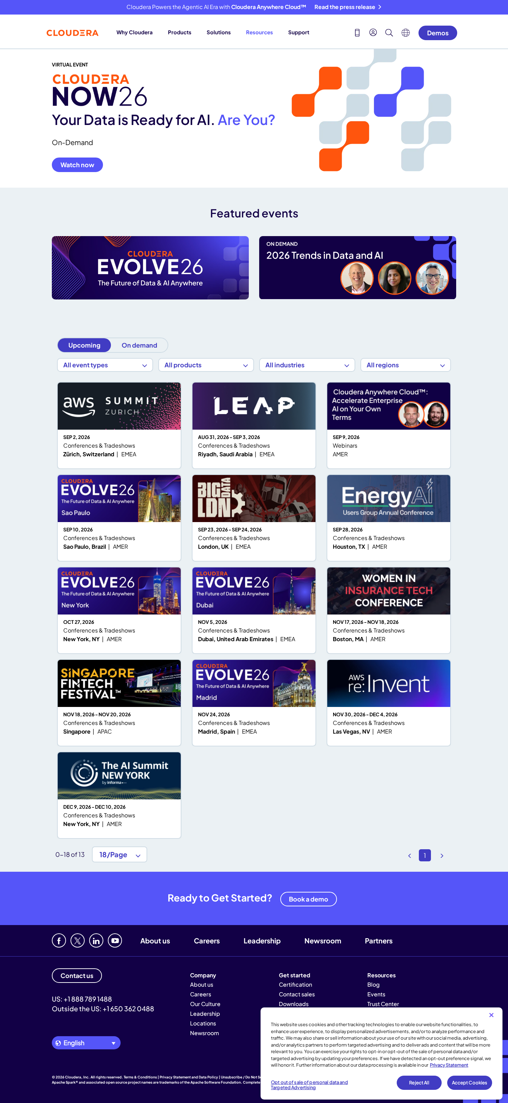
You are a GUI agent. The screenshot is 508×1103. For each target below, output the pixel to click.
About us (155, 940)
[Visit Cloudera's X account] (77, 940)
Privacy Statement (449, 1065)
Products (179, 32)
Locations (203, 1023)
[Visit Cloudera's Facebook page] (59, 940)
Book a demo (308, 899)
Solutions (219, 32)
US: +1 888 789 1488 (82, 999)
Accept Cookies (470, 1082)
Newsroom (322, 940)
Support (298, 32)
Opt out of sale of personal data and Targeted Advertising (309, 1085)
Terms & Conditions (140, 1077)
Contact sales (297, 994)
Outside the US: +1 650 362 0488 (103, 1008)
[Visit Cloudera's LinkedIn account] (96, 940)
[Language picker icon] (405, 35)
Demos (438, 33)
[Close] (491, 1015)
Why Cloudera (134, 32)
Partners (379, 940)
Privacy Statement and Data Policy (189, 1077)
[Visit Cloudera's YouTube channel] (115, 940)
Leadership (262, 940)
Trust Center (383, 1003)
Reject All (419, 1082)
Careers (207, 940)
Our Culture (205, 1003)
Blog (373, 984)
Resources (259, 32)
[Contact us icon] (357, 33)
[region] (381, 1053)
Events (376, 994)
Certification (295, 984)
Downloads (294, 1003)
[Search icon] (389, 33)
